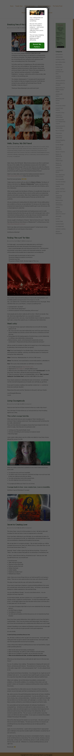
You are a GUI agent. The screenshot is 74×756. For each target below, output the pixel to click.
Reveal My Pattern (37, 45)
